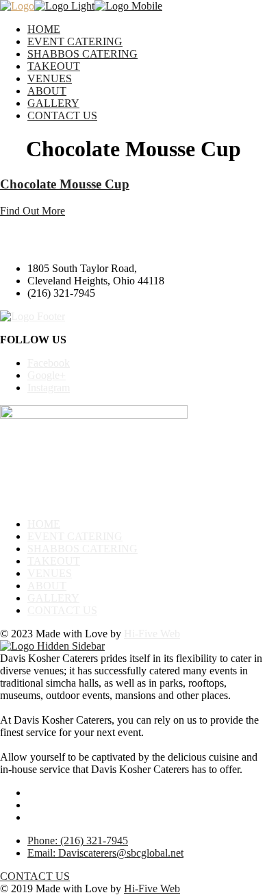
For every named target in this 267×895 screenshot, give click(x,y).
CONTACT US (62, 115)
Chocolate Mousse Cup (64, 184)
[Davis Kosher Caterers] (17, 6)
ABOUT (46, 91)
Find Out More (32, 211)
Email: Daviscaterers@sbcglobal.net (105, 853)
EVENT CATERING (75, 41)
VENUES (49, 78)
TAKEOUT (53, 66)
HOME (43, 29)
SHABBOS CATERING (82, 54)
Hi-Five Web (152, 633)
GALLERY (53, 103)
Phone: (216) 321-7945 (77, 840)
